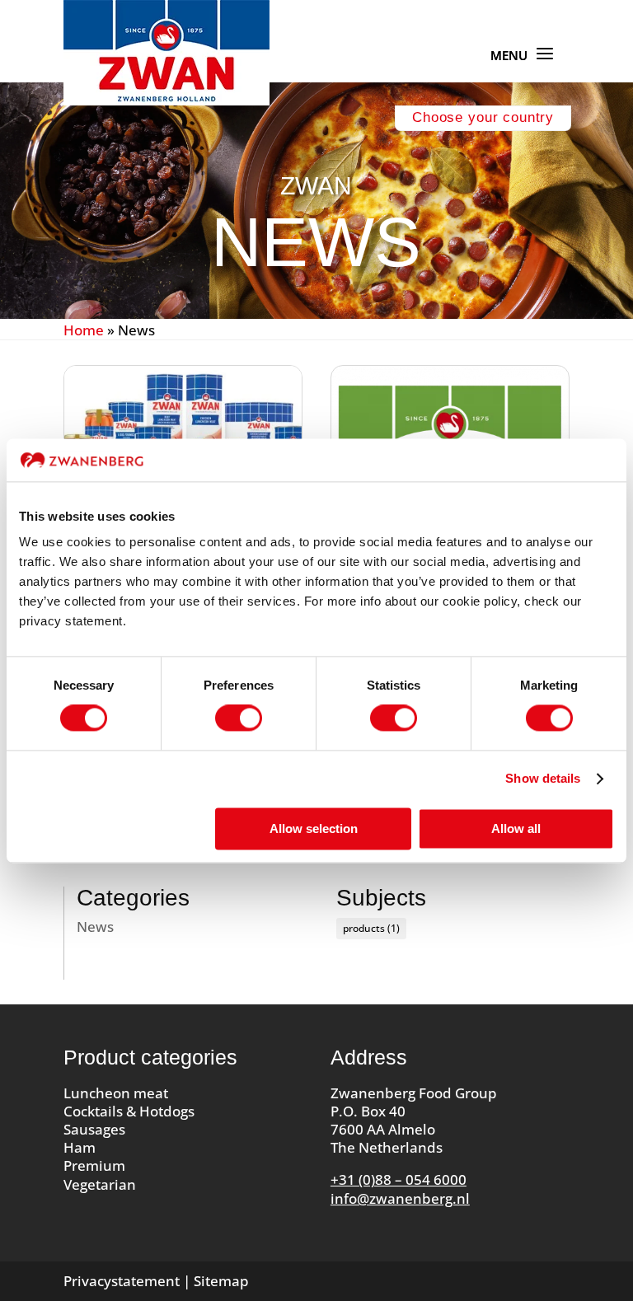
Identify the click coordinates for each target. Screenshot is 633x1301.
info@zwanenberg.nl (400, 1198)
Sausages (94, 1129)
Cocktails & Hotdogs (129, 1111)
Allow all (516, 828)
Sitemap (221, 1280)
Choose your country (483, 117)
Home (83, 330)
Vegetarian (99, 1184)
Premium (94, 1165)
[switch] (238, 718)
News (95, 926)
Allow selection (314, 828)
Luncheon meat (115, 1092)
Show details (542, 779)
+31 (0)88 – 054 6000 (399, 1179)
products (371, 928)
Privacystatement (121, 1280)
